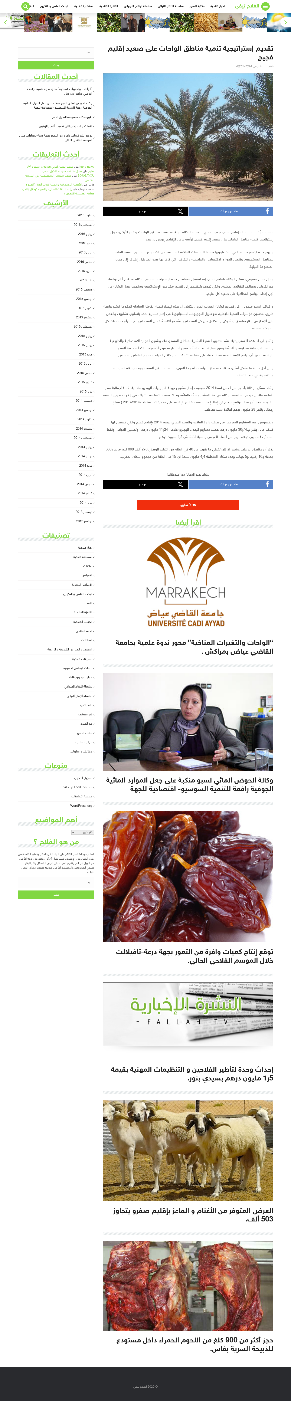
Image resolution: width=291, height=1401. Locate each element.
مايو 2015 (85, 355)
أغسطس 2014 (83, 438)
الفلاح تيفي (247, 6)
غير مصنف (85, 714)
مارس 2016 (84, 262)
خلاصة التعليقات (81, 796)
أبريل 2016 (85, 253)
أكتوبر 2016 (85, 215)
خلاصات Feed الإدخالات (77, 787)
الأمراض (87, 575)
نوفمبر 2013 (84, 521)
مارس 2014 (84, 484)
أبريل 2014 (85, 475)
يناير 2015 (86, 392)
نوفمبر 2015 (84, 299)
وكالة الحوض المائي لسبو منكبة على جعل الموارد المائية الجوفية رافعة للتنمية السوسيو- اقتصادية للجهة (57, 105)
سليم (91, 171)
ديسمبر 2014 (84, 401)
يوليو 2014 (85, 447)
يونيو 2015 (85, 345)
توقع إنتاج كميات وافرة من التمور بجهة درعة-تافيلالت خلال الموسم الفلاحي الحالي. (55, 138)
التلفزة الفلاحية (108, 6)
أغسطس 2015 (83, 327)
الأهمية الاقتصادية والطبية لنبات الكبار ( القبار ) (54, 185)
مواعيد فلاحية (83, 742)
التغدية (88, 603)
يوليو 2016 (85, 234)
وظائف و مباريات (81, 752)
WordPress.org (81, 806)
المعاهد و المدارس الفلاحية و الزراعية (70, 650)
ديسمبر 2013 (84, 512)
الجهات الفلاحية (82, 622)
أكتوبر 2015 (85, 308)
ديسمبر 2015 (84, 290)
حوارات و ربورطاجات (79, 677)
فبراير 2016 (85, 271)
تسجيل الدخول (83, 778)
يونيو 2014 (85, 456)
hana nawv (86, 167)
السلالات (86, 640)
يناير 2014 (86, 503)
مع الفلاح (86, 724)
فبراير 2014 (85, 493)
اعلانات (87, 566)
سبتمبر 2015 (84, 317)
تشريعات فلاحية (82, 659)
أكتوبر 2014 (85, 419)
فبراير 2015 (85, 382)
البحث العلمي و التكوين (54, 6)
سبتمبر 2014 (84, 429)
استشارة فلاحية (84, 6)
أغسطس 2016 (83, 225)
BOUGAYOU (86, 176)
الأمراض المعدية (82, 585)
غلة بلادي (86, 705)
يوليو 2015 (85, 336)
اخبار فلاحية (217, 6)
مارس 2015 (84, 373)
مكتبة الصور (197, 6)
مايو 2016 (85, 243)
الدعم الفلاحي (84, 631)
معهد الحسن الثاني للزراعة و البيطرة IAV (49, 167)
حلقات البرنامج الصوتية (77, 668)
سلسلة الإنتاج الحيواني (138, 6)
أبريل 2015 (85, 364)
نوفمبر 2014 (84, 410)
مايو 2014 (85, 466)
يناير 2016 (86, 280)
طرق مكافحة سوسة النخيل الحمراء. (71, 117)
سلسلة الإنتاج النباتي (171, 6)
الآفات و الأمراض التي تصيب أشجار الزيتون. (65, 126)
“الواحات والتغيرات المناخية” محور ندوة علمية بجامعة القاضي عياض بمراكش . (59, 91)
